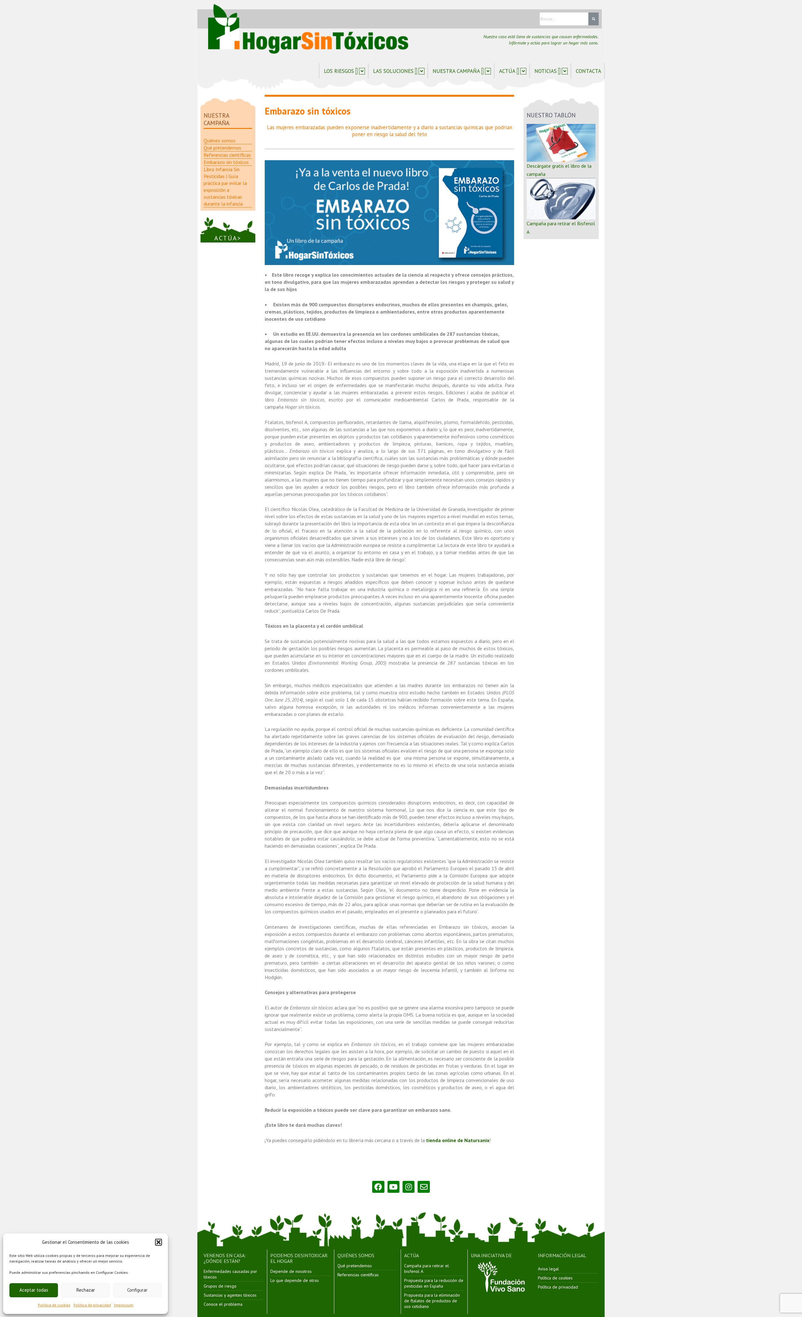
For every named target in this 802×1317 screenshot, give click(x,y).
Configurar (137, 1290)
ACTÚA (411, 1255)
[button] (158, 1242)
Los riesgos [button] (339, 71)
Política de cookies (54, 1305)
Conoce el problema (223, 1304)
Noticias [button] (545, 71)
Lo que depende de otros (294, 1280)
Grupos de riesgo (220, 1286)
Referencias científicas (358, 1275)
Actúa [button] (507, 71)
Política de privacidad (92, 1305)
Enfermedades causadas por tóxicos (230, 1274)
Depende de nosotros (291, 1271)
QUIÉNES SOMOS (355, 1255)
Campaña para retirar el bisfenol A (426, 1268)
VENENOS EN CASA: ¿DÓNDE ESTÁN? (225, 1258)
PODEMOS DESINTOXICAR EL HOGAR (299, 1258)
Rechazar (85, 1290)
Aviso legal (548, 1269)
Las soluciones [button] (393, 71)
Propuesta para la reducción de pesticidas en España (433, 1283)
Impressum (123, 1305)
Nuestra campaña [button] (456, 71)
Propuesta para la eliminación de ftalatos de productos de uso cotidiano (432, 1300)
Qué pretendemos (354, 1266)
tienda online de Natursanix (457, 1140)
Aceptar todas (33, 1290)
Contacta (588, 71)
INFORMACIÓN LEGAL (562, 1255)
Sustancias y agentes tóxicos (230, 1295)
